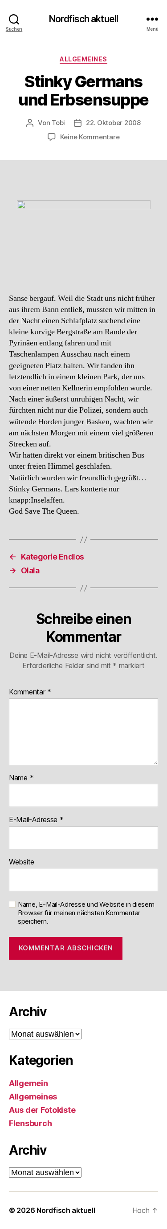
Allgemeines (83, 59)
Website (21, 862)
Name (21, 778)
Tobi (58, 122)
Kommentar (30, 692)
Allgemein (28, 1083)
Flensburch (30, 1123)
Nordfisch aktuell (83, 19)
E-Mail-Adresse (36, 820)
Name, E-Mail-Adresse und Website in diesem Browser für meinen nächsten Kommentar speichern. (86, 912)
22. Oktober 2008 (113, 122)
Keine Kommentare (90, 137)
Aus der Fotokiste (42, 1110)
